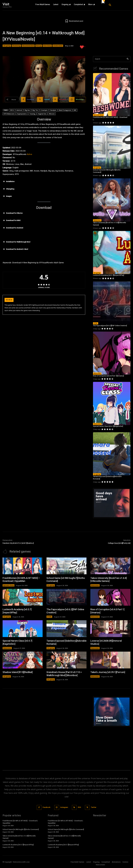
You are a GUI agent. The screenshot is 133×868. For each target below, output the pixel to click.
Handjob (53, 110)
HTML (95, 323)
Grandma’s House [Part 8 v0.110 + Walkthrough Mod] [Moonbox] (64, 673)
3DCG (12, 110)
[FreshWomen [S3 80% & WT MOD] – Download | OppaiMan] (111, 94)
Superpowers (22, 114)
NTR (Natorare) (9, 114)
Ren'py (38, 46)
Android (19, 110)
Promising (16, 46)
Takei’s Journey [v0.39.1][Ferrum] (107, 672)
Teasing (32, 114)
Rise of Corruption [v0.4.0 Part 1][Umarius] (108, 376)
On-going (6, 46)
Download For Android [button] (14, 228)
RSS (79, 807)
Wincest (52, 114)
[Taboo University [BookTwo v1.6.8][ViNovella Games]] (111, 199)
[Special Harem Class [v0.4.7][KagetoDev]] (111, 403)
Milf (75, 110)
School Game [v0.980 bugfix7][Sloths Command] (107, 171)
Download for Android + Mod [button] (17, 249)
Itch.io (29, 154)
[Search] (127, 59)
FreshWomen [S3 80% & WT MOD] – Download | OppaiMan (21, 579)
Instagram (64, 807)
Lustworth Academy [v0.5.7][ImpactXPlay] (108, 275)
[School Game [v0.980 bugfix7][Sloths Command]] (111, 147)
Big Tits (35, 110)
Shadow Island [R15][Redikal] (18, 672)
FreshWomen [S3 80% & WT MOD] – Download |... (110, 118)
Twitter (93, 807)
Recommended (28, 46)
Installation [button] (10, 181)
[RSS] (74, 807)
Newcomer (97, 220)
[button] (118, 5)
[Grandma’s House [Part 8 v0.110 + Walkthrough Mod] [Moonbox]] (66, 660)
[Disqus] (44, 729)
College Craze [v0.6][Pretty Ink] (119, 543)
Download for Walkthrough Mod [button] (18, 242)
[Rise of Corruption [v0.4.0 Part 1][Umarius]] (111, 353)
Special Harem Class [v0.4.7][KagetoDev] (108, 426)
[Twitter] (87, 807)
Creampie (44, 110)
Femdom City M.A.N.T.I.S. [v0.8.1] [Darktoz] (18, 543)
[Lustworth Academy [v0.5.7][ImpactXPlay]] (111, 252)
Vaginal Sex (42, 114)
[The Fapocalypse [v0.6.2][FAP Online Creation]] (111, 302)
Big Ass (27, 110)
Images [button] (9, 196)
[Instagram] (56, 807)
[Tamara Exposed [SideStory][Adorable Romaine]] (111, 453)
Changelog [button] (10, 189)
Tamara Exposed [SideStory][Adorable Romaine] (107, 477)
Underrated (57, 46)
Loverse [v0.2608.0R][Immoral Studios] (106, 642)
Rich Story (47, 46)
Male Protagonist (65, 110)
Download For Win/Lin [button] (14, 213)
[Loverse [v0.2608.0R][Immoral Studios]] (110, 628)
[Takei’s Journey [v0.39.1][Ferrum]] (110, 660)
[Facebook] (39, 807)
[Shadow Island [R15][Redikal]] (23, 660)
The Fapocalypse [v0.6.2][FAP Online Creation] (110, 325)
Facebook (46, 807)
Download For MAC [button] (13, 220)
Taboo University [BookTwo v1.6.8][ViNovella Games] (109, 223)
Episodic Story (98, 115)
